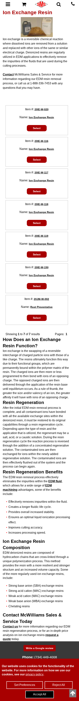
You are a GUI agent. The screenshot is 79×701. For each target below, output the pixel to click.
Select (37, 128)
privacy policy (34, 674)
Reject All (58, 684)
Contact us (10, 626)
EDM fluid (55, 481)
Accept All (39, 694)
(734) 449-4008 (45, 657)
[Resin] (37, 27)
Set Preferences (24, 684)
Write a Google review (39, 648)
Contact (8, 74)
